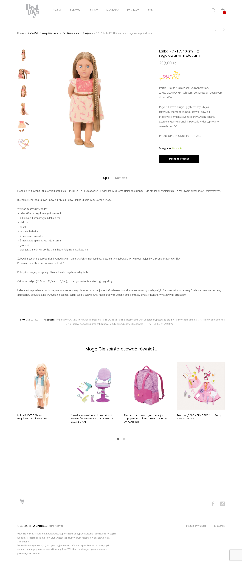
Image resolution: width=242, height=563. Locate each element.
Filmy (94, 10)
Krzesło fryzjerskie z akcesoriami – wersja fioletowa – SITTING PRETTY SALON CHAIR (92, 418)
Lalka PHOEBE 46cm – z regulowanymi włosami (32, 416)
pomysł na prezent (90, 323)
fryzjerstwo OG (64, 319)
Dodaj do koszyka (179, 158)
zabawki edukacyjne (111, 323)
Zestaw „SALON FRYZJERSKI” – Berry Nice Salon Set (199, 416)
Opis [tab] (106, 178)
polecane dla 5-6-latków (169, 319)
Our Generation (147, 319)
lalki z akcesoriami (128, 319)
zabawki (75, 10)
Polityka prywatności (196, 525)
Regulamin (219, 525)
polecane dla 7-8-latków (197, 319)
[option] (85, 99)
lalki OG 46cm (110, 319)
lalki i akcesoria (93, 319)
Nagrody (112, 10)
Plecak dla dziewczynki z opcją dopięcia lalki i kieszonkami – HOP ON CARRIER (145, 418)
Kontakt (133, 10)
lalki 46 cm (78, 319)
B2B (150, 10)
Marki (57, 10)
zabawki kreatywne (133, 323)
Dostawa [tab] (121, 178)
